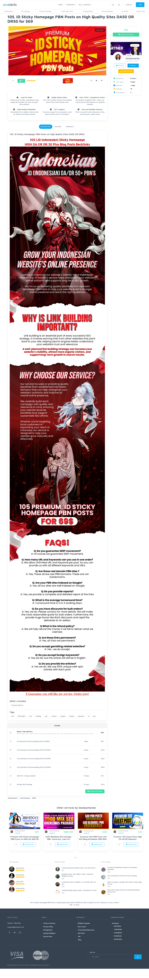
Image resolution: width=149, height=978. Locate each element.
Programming (87, 11)
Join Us (92, 952)
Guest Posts (140, 11)
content (54, 716)
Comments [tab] (70, 126)
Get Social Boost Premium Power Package (122, 876)
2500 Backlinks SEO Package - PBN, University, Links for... (59, 838)
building (38, 716)
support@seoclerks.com (15, 927)
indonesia (81, 716)
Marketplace (13, 798)
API (79, 936)
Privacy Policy (48, 927)
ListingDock (118, 933)
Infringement (47, 930)
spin (46, 716)
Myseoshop (20, 875)
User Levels (82, 927)
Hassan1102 (20, 868)
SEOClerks (117, 926)
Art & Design (25, 11)
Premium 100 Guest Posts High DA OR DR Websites (128, 838)
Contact (133, 65)
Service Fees (47, 936)
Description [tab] (46, 126)
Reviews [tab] (58, 126)
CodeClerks (118, 929)
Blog (79, 940)
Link (30, 716)
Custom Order (126, 71)
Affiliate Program (84, 923)
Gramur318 (19, 881)
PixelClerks (118, 936)
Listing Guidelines (49, 933)
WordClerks (118, 939)
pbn (94, 716)
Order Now (29, 844)
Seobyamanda (133, 58)
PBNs (34, 798)
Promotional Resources (86, 930)
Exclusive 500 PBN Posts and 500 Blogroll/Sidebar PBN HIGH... (93, 838)
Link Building (8, 11)
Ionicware (115, 923)
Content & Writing (45, 11)
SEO (12, 716)
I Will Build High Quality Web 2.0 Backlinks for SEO (79, 890)
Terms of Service (49, 923)
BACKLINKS (21, 716)
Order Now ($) (95, 791)
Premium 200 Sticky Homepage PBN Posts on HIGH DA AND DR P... (24, 839)
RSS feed (81, 933)
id (88, 716)
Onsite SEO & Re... (67, 11)
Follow (120, 65)
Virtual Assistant (107, 11)
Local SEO (125, 11)
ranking (71, 716)
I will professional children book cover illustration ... (79, 868)
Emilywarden (20, 888)
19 (22, 81)
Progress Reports (17, 705)
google (63, 716)
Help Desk (17, 923)
